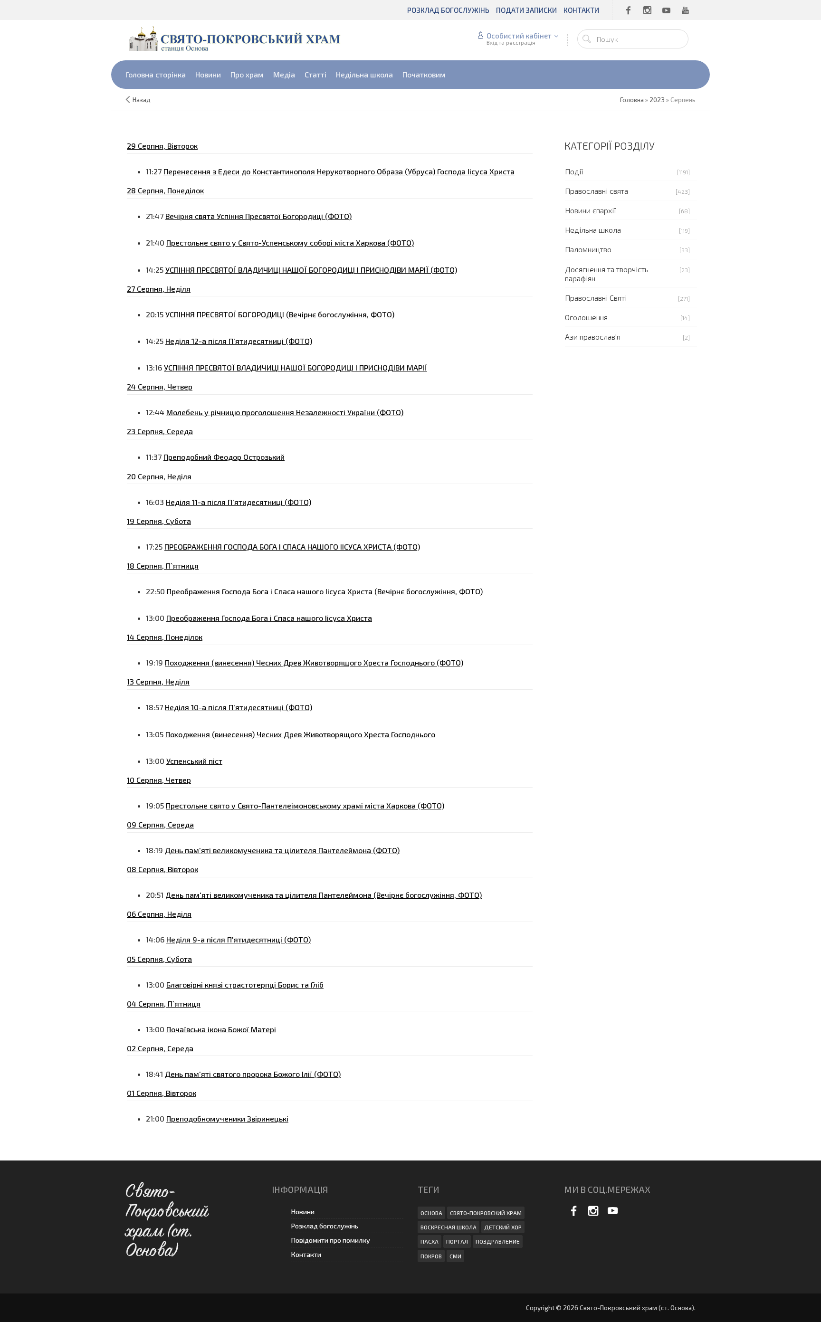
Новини (303, 1212)
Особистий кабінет (519, 35)
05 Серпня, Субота (159, 958)
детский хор (503, 1227)
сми (455, 1256)
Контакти (306, 1254)
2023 (657, 100)
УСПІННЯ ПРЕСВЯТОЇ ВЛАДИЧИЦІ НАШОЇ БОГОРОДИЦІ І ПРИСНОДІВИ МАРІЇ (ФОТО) (311, 269)
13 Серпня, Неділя (158, 681)
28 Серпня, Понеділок (165, 190)
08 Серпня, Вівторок (162, 869)
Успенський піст (194, 760)
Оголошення (586, 317)
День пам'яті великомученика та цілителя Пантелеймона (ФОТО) (282, 850)
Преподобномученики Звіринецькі (227, 1118)
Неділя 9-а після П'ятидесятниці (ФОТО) (238, 939)
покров (431, 1256)
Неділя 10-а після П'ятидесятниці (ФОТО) (238, 707)
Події (574, 171)
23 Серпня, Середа (160, 431)
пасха (429, 1241)
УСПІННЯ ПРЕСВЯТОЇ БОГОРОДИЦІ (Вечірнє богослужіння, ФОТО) (279, 314)
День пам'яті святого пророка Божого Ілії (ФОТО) (253, 1073)
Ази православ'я (593, 336)
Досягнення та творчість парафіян (607, 274)
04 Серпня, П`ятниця (163, 1003)
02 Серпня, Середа (160, 1048)
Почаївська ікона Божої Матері (221, 1029)
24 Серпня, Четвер (159, 386)
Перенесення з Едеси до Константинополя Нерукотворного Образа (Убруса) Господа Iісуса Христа (339, 171)
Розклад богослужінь (324, 1226)
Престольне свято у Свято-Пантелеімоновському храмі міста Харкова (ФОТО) (305, 805)
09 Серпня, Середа (160, 824)
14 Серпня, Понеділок (164, 636)
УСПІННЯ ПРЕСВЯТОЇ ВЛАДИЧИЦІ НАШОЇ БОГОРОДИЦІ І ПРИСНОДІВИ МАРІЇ (295, 367)
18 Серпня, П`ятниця (163, 565)
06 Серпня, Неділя (159, 913)
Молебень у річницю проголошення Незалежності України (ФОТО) (284, 412)
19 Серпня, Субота (159, 520)
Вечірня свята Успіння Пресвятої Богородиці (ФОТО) (258, 215)
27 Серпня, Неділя (159, 288)
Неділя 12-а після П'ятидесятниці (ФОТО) (238, 340)
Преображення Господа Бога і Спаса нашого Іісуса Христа (269, 617)
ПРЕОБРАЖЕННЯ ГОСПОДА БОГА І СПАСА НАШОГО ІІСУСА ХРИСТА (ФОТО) (292, 546)
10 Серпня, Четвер (159, 779)
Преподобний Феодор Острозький (224, 456)
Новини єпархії (590, 210)
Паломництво (588, 249)
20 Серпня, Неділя (159, 476)
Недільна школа (593, 229)
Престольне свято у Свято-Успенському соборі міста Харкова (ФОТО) (290, 242)
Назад (142, 100)
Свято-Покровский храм (486, 1212)
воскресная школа (448, 1227)
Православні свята (596, 190)
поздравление (498, 1241)
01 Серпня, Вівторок (161, 1092)
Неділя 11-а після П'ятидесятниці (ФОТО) (238, 501)
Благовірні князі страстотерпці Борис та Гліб (245, 984)
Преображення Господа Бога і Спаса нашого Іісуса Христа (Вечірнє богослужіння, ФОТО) (325, 591)
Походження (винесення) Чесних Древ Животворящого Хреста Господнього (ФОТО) (314, 662)
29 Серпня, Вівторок (162, 145)
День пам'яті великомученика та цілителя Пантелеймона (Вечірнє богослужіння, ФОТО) (323, 894)
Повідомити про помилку (330, 1240)
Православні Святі (596, 297)
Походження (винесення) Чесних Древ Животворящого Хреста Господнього (300, 734)
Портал (457, 1241)
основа (431, 1212)
